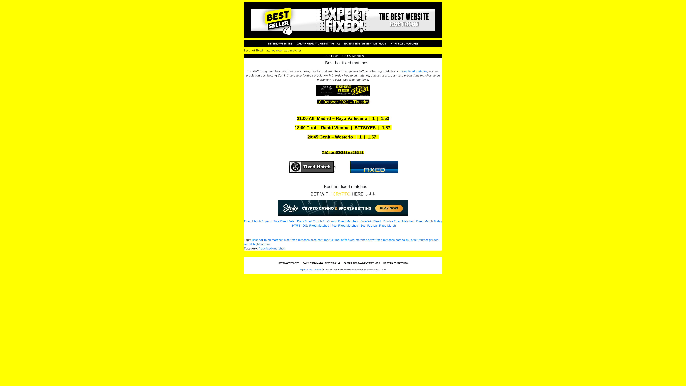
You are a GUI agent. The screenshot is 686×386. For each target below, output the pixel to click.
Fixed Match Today (429, 221)
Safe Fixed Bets (283, 221)
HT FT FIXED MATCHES (404, 43)
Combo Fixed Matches (342, 221)
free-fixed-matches (272, 248)
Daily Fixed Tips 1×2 (311, 221)
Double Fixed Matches (398, 221)
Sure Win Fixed (371, 221)
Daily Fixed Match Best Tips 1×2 (318, 43)
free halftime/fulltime (325, 240)
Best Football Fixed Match (378, 225)
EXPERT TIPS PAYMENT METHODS (365, 43)
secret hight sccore (257, 244)
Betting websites (280, 43)
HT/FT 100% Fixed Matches (310, 225)
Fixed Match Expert (257, 221)
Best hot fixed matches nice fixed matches (281, 240)
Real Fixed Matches (345, 225)
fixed (413, 71)
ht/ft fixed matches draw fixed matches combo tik (375, 240)
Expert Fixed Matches (310, 269)
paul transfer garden (424, 240)
